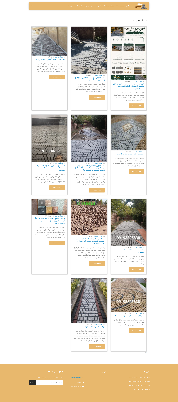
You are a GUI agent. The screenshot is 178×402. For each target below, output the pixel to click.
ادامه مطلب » (136, 106)
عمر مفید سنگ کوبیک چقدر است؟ (129, 315)
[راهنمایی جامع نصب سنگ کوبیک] (128, 132)
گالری (99, 6)
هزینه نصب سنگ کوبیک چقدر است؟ (49, 59)
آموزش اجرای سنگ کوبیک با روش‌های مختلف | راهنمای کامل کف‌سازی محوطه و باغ (128, 86)
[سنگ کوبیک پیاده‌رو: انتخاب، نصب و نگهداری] (128, 223)
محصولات (121, 6)
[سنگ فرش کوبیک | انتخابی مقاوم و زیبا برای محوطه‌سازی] (89, 50)
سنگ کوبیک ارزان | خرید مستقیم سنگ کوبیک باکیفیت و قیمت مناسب (51, 167)
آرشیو (80, 6)
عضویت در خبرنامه (89, 6)
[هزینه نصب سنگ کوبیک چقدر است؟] (49, 41)
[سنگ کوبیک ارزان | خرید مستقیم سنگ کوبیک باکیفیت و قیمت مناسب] (49, 138)
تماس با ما (71, 6)
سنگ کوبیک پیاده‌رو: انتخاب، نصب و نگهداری (128, 251)
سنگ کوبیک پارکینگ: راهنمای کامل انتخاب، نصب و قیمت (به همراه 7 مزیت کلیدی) (90, 241)
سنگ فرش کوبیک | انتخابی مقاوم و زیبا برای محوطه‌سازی (90, 78)
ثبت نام (32, 383)
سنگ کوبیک (138, 81)
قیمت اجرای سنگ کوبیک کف (92, 326)
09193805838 (76, 378)
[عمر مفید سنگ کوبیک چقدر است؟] (128, 295)
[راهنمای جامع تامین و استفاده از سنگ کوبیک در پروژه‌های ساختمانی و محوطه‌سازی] (49, 207)
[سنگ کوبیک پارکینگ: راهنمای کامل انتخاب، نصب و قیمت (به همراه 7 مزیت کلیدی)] (89, 217)
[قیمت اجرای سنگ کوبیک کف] (89, 301)
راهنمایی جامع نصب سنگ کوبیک (130, 154)
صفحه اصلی (129, 6)
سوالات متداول (110, 6)
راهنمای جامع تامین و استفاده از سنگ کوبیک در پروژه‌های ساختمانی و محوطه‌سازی (49, 220)
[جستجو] (32, 6)
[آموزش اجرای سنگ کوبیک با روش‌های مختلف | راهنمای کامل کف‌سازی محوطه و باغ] (128, 53)
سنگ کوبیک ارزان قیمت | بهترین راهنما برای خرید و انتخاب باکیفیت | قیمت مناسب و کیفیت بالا (90, 167)
